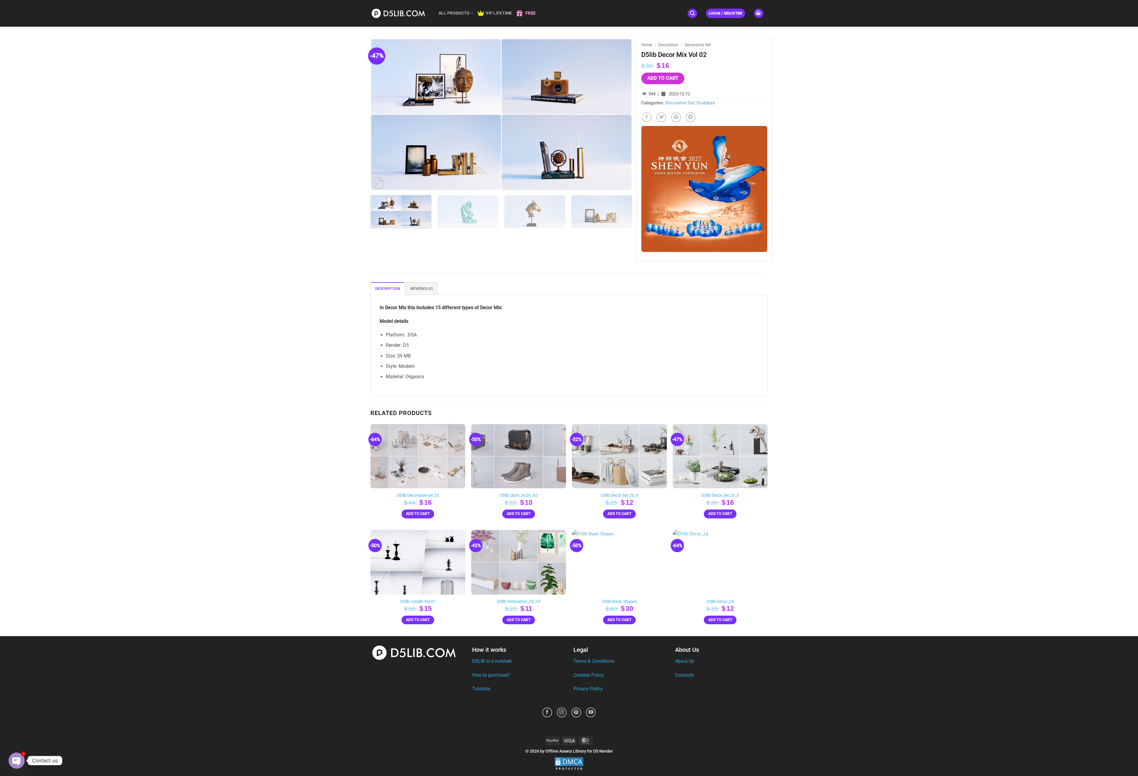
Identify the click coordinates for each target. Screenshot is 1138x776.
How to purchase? (491, 675)
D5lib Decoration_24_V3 (519, 601)
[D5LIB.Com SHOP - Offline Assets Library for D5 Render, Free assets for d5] (400, 13)
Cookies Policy (588, 675)
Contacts (684, 675)
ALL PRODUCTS (454, 13)
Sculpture (705, 103)
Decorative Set (698, 44)
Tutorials (481, 689)
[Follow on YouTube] (591, 712)
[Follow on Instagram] (562, 712)
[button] (692, 13)
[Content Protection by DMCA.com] (569, 764)
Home (646, 44)
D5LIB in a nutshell (492, 661)
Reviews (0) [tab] (421, 288)
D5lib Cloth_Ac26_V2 (519, 495)
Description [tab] (387, 288)
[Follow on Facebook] (547, 712)
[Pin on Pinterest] (676, 117)
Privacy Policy (588, 689)
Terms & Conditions (593, 661)
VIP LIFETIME (499, 13)
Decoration (668, 44)
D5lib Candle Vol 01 (418, 601)
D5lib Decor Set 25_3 (720, 495)
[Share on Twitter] (661, 117)
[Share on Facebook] (647, 117)
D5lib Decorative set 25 (418, 495)
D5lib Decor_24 (720, 601)
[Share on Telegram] (691, 117)
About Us (684, 661)
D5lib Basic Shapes (619, 601)
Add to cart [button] (418, 514)
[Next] (619, 114)
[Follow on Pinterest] (576, 712)
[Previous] (383, 114)
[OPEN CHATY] (17, 761)
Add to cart (662, 78)
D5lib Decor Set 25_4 (619, 495)
